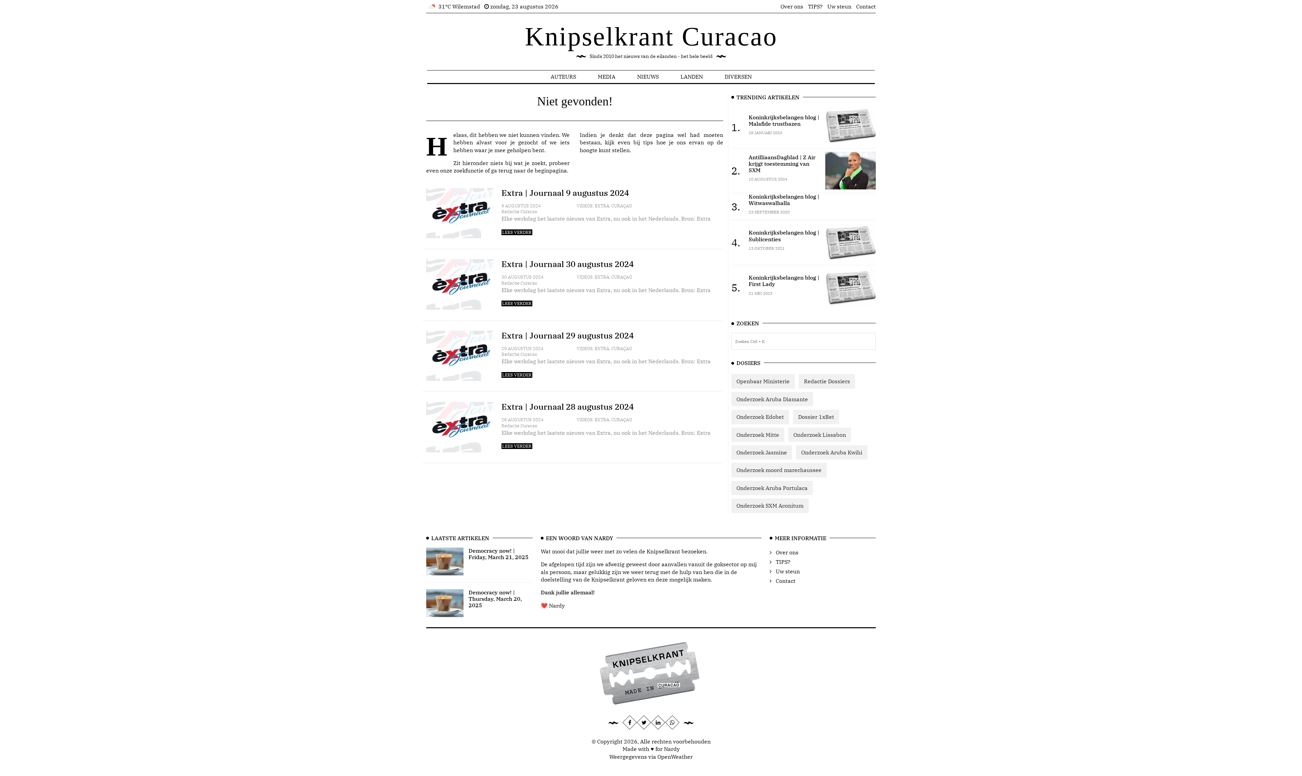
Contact (866, 6)
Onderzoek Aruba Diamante (772, 399)
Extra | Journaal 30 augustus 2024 (567, 264)
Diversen (738, 76)
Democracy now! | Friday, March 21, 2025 (499, 553)
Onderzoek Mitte (757, 434)
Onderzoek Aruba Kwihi (831, 452)
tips (648, 142)
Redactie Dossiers (827, 381)
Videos (585, 206)
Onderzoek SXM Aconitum (770, 505)
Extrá (602, 206)
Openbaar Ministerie (763, 381)
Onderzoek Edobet (760, 416)
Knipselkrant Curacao (651, 36)
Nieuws (648, 76)
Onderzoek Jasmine (761, 452)
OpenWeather (675, 756)
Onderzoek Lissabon (819, 434)
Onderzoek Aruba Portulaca (772, 488)
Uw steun (839, 6)
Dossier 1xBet (816, 416)
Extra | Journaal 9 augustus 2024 (565, 192)
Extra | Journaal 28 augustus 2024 (567, 406)
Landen (691, 76)
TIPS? (815, 6)
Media (606, 76)
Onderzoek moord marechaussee (779, 470)
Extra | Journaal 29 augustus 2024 (567, 335)
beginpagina (551, 170)
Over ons (792, 6)
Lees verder (517, 232)
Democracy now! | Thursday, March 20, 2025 (495, 599)
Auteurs (563, 76)
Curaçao (621, 206)
